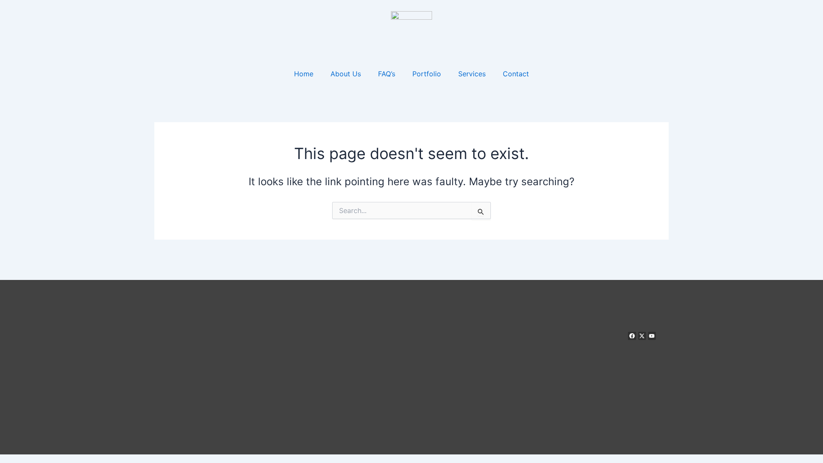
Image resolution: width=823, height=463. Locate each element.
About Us (345, 73)
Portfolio (426, 73)
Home (303, 73)
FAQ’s (386, 73)
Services (472, 73)
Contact (516, 73)
